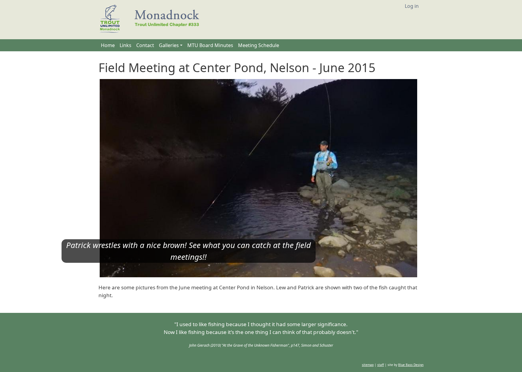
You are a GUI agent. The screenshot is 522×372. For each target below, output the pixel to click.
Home (108, 45)
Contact (145, 45)
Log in (412, 6)
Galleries (169, 45)
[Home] (152, 19)
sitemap (368, 365)
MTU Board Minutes (210, 45)
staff (380, 365)
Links (125, 45)
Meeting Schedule (258, 45)
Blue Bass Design (411, 365)
